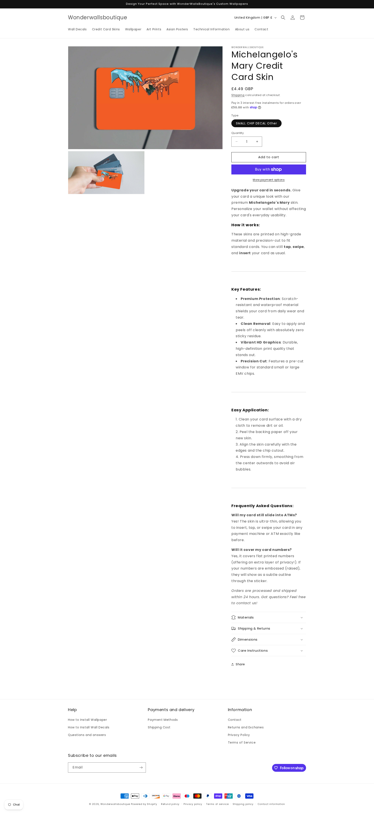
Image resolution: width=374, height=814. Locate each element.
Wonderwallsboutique (115, 804)
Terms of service (217, 804)
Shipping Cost (159, 727)
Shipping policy (243, 804)
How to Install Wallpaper (87, 720)
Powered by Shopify (144, 804)
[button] (283, 17)
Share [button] (240, 664)
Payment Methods (163, 720)
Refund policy (170, 804)
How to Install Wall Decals (89, 727)
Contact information (271, 804)
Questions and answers (87, 735)
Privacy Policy (239, 735)
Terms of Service (242, 742)
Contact (235, 720)
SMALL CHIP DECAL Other (256, 123)
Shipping (238, 95)
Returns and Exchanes (246, 727)
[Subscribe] (141, 767)
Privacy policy (193, 804)
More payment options (269, 180)
